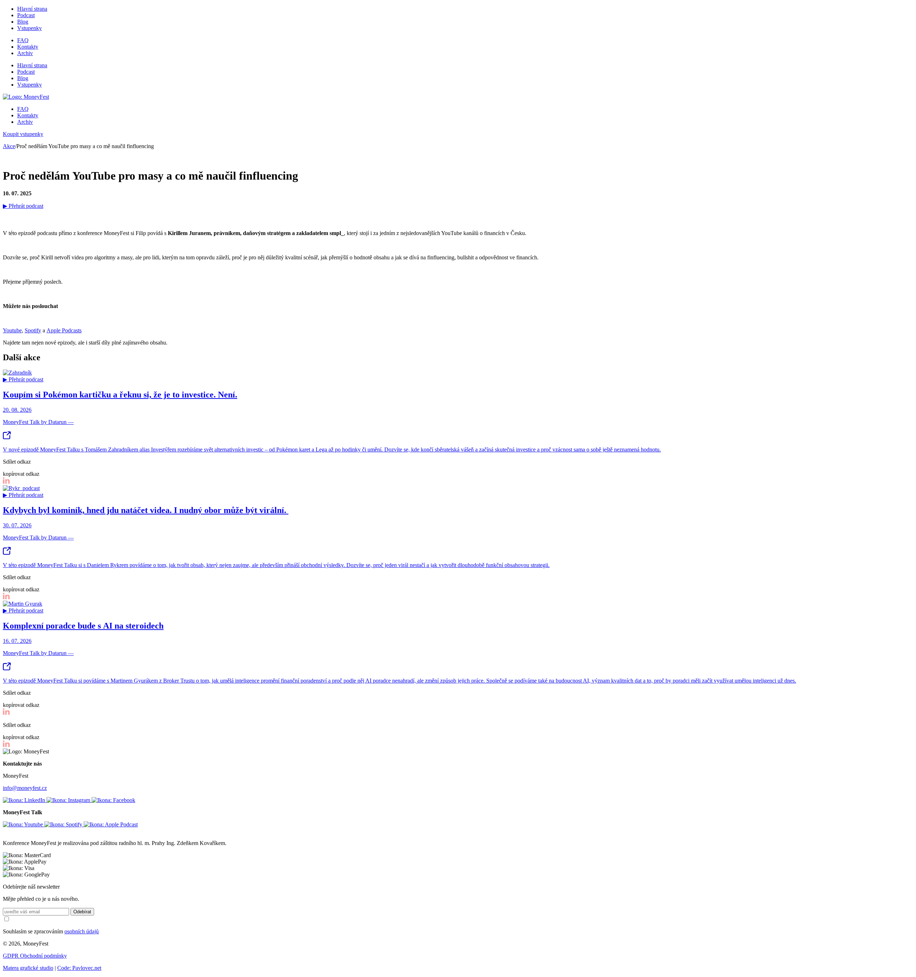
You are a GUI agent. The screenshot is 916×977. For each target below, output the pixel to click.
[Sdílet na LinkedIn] (6, 482)
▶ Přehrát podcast (23, 206)
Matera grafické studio (28, 968)
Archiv (25, 53)
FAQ (23, 40)
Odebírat (82, 911)
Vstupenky (29, 28)
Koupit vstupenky (23, 134)
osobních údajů (81, 931)
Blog (22, 22)
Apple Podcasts (64, 330)
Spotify (33, 330)
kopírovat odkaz (21, 474)
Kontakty (27, 47)
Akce (9, 146)
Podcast (26, 15)
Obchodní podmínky (43, 956)
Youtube (12, 330)
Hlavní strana (32, 9)
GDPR (11, 956)
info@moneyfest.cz (25, 788)
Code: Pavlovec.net (79, 968)
